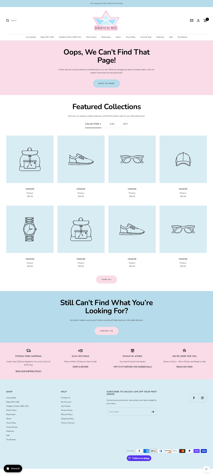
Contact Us (65, 397)
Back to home (106, 83)
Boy (125, 124)
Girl (112, 124)
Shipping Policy (67, 418)
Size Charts (65, 406)
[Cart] (205, 20)
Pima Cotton (91, 37)
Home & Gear (145, 37)
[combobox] (34, 20)
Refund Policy (67, 414)
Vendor (30, 189)
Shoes (118, 37)
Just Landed (31, 37)
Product (30, 193)
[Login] (198, 20)
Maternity (160, 37)
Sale (171, 37)
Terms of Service (68, 423)
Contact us (106, 331)
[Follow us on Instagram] (202, 398)
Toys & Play (130, 37)
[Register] (153, 412)
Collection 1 (93, 124)
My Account (66, 402)
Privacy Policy (66, 410)
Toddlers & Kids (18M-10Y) (70, 37)
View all (107, 279)
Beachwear (106, 37)
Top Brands (182, 37)
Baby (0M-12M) (47, 37)
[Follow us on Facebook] (194, 398)
